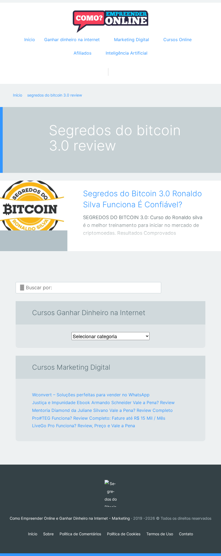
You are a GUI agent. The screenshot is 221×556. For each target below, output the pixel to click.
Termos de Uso (159, 534)
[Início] (110, 493)
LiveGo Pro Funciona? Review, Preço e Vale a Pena (83, 425)
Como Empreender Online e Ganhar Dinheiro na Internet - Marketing (70, 518)
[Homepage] (110, 21)
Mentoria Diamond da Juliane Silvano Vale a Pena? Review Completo (102, 410)
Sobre (48, 534)
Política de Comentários (80, 534)
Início (29, 39)
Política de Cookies (123, 534)
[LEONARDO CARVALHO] (40, 240)
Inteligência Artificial (126, 53)
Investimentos (28, 242)
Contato (186, 534)
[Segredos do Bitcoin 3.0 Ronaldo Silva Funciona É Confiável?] (33, 208)
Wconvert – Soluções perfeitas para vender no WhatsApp (91, 394)
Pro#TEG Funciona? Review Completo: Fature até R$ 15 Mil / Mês (98, 418)
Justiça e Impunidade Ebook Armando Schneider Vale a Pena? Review (103, 402)
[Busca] (110, 66)
